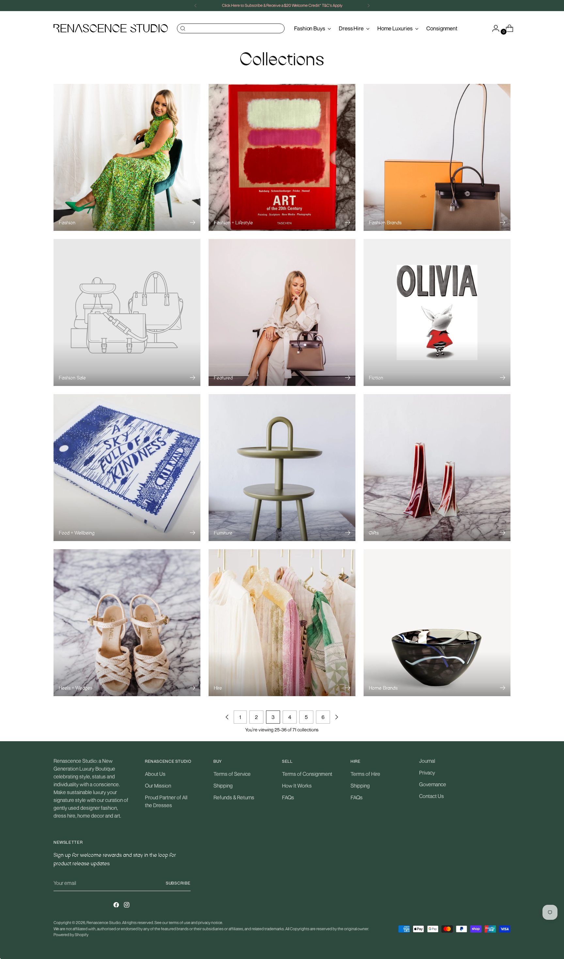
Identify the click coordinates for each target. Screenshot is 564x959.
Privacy (427, 772)
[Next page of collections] (336, 717)
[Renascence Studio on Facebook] (117, 906)
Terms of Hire (365, 774)
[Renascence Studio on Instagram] (127, 906)
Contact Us (431, 796)
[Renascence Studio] (111, 28)
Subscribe (178, 883)
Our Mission (158, 785)
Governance (432, 784)
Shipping (223, 785)
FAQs (288, 797)
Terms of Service (232, 774)
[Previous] (195, 5)
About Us (155, 774)
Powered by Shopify (71, 934)
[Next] (368, 5)
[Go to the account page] (493, 28)
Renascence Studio (103, 922)
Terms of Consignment (307, 774)
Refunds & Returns (233, 797)
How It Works (297, 785)
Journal (427, 761)
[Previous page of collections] (227, 717)
